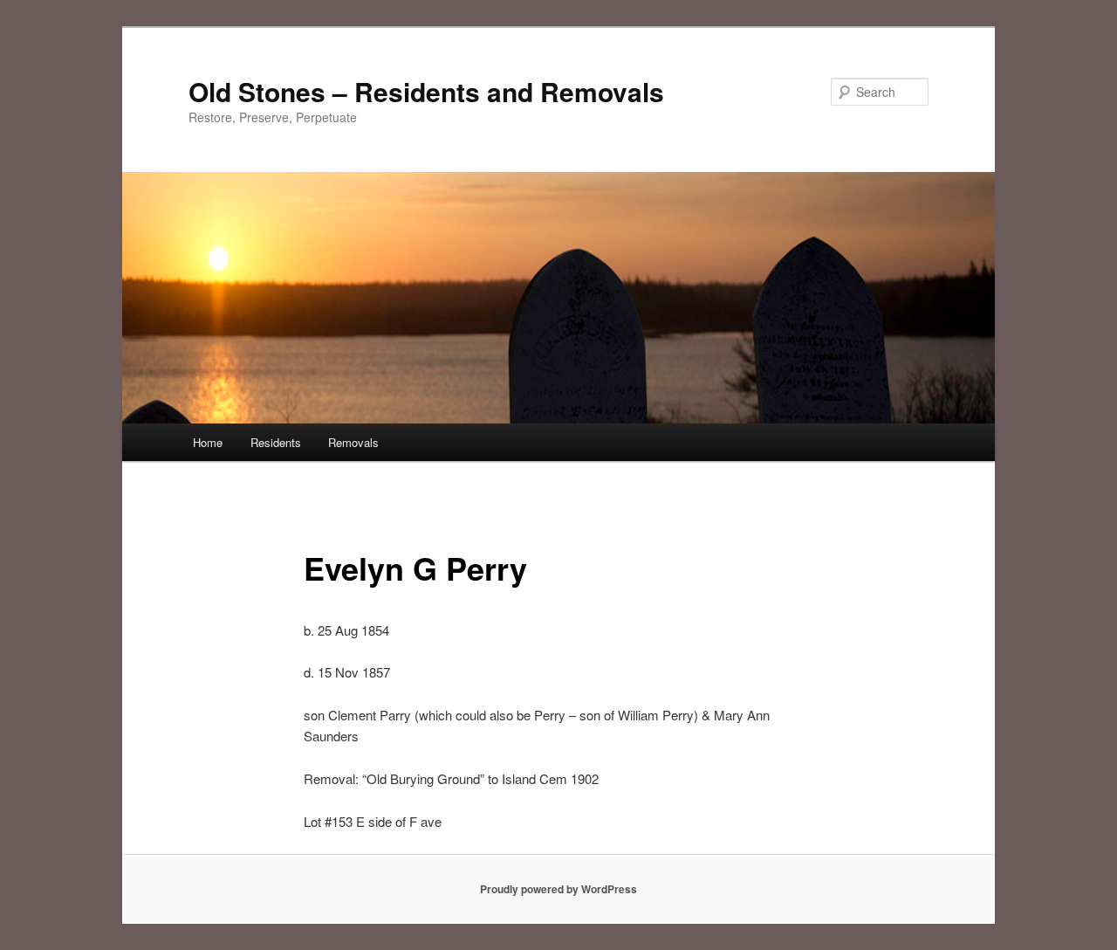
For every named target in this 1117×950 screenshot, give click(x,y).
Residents (275, 442)
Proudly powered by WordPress (558, 889)
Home (208, 442)
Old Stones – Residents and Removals (426, 91)
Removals (353, 442)
